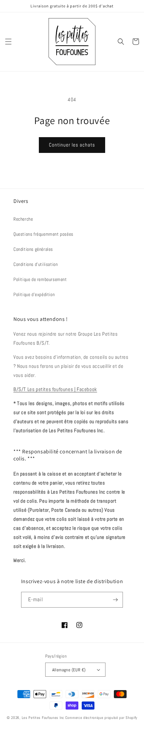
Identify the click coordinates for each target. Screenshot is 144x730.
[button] (8, 41)
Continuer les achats (72, 145)
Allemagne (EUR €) (69, 670)
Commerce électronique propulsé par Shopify (101, 717)
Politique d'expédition (34, 294)
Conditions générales (33, 249)
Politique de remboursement (40, 279)
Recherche (23, 219)
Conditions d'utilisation (35, 264)
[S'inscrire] (115, 600)
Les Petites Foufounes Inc (43, 717)
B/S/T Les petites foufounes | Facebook (55, 389)
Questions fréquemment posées (43, 234)
